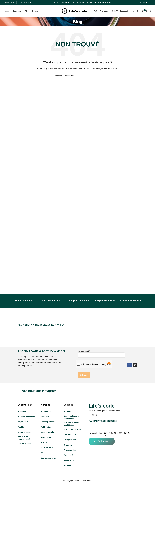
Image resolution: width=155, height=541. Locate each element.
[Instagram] (135, 365)
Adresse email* (84, 351)
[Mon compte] (133, 11)
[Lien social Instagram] (143, 2)
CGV (105, 433)
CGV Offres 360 (115, 433)
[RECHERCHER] (99, 75)
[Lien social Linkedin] (146, 2)
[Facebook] (129, 365)
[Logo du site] (74, 11)
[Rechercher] (138, 11)
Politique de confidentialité (108, 436)
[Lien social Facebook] (140, 2)
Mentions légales (95, 433)
